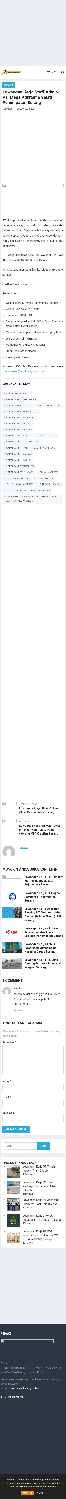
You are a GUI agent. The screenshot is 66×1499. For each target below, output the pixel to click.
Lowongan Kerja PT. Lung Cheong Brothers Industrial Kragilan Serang (42, 963)
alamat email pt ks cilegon (20, 417)
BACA (40, 1493)
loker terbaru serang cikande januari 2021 (28, 490)
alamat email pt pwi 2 (43, 448)
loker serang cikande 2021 (19, 484)
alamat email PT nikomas (19, 436)
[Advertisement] (33, 33)
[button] (52, 72)
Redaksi (7, 108)
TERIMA (27, 1493)
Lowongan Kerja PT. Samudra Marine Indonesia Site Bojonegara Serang (43, 880)
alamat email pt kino (50, 405)
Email (6, 1097)
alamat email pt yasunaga (19, 472)
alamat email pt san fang (19, 454)
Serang (8, 85)
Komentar (9, 1042)
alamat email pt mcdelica (19, 423)
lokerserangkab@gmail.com (25, 1388)
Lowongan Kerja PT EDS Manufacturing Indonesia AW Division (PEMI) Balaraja (40, 1235)
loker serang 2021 (45, 478)
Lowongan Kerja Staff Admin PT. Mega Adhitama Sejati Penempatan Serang (31, 498)
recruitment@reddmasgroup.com (24, 371)
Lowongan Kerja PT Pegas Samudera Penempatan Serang (42, 896)
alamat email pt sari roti (19, 460)
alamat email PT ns (47, 436)
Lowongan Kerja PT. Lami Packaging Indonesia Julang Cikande (40, 1186)
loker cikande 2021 (48, 472)
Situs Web (8, 1112)
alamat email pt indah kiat (20, 405)
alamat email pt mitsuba (19, 430)
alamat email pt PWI (16, 448)
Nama (6, 1081)
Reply (20, 1010)
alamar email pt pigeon (18, 393)
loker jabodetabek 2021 (18, 478)
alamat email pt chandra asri (21, 399)
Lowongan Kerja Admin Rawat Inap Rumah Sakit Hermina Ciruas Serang (40, 947)
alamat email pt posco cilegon (22, 442)
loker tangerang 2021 (50, 484)
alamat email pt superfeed (20, 466)
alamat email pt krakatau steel (22, 411)
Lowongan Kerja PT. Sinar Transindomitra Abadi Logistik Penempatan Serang (43, 932)
